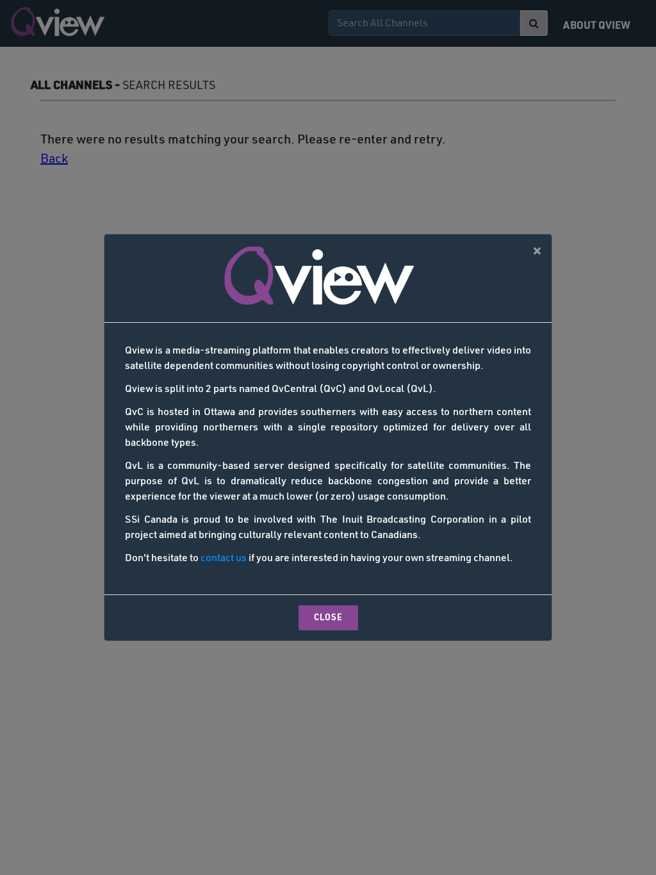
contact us (224, 558)
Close (328, 618)
